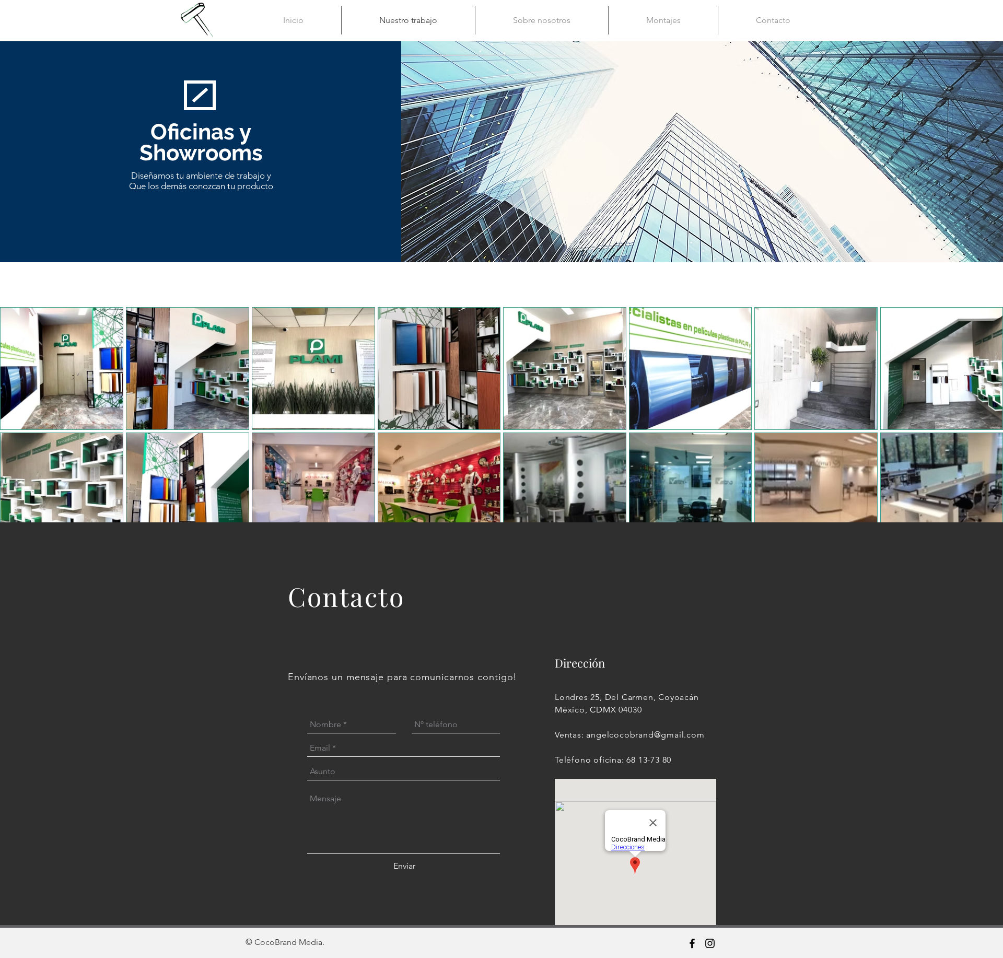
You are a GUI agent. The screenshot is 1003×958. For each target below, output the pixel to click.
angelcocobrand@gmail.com (645, 735)
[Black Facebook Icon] (692, 943)
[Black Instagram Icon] (710, 943)
